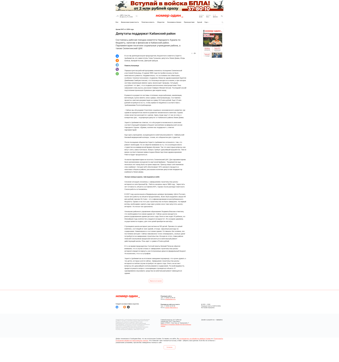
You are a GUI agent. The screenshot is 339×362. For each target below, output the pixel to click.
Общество (160, 22)
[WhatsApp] (117, 73)
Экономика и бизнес (174, 22)
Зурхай (199, 22)
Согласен (169, 347)
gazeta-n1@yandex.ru (171, 307)
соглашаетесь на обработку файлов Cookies (195, 338)
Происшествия (189, 22)
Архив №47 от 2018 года (125, 29)
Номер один (169, 16)
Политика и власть (148, 22)
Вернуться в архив (156, 281)
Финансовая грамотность (130, 22)
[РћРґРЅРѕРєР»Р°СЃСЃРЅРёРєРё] (117, 60)
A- (192, 53)
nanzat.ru (219, 319)
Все (117, 22)
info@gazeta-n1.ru (170, 299)
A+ (195, 53)
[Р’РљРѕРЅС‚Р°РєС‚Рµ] (117, 56)
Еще (206, 22)
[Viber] (117, 69)
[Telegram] (117, 65)
